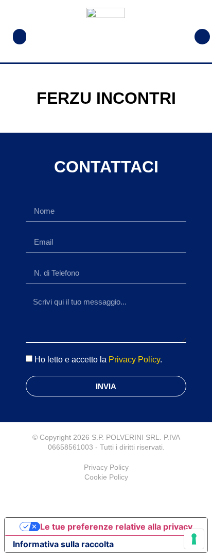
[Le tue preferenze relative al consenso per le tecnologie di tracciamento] (194, 539)
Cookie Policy (106, 477)
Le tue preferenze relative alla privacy (116, 526)
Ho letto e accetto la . (98, 359)
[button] (19, 36)
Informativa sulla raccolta (63, 544)
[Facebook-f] (106, 497)
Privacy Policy (134, 359)
